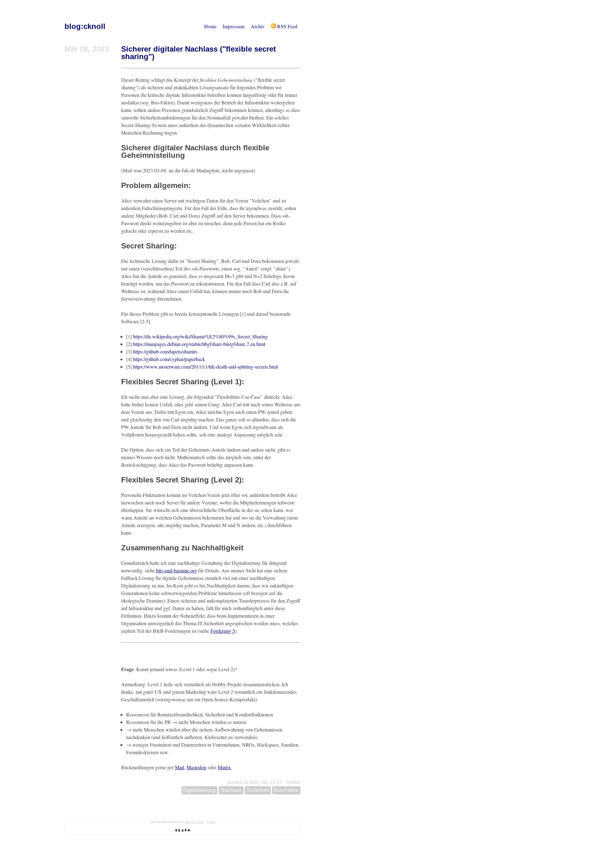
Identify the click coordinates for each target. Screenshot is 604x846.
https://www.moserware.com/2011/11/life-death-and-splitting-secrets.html (205, 366)
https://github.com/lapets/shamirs (165, 351)
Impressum (233, 26)
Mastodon (196, 767)
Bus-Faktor (286, 790)
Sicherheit (258, 790)
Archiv (258, 26)
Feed (211, 822)
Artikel (293, 782)
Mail (179, 767)
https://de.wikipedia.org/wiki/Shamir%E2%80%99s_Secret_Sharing (200, 336)
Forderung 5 (222, 630)
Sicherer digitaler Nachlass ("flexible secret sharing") (198, 53)
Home (210, 26)
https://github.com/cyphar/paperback (169, 359)
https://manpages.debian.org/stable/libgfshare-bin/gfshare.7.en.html (199, 344)
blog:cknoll (84, 26)
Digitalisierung (199, 790)
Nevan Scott (194, 822)
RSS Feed (286, 26)
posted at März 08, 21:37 (254, 782)
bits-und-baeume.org (176, 570)
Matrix (224, 767)
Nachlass (231, 790)
